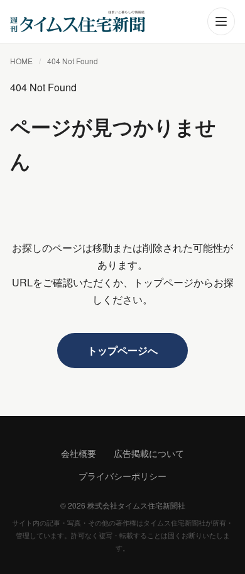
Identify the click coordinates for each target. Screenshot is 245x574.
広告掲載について (149, 453)
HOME (21, 60)
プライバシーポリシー (122, 476)
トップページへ (122, 350)
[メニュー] (221, 21)
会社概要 (78, 453)
